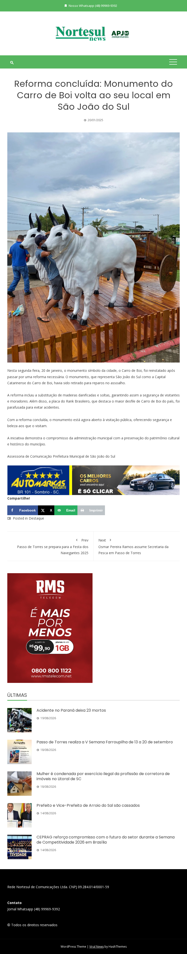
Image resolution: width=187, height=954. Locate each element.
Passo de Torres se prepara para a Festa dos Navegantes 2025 (52, 546)
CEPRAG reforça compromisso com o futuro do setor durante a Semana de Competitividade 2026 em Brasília (106, 839)
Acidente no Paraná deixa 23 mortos (71, 710)
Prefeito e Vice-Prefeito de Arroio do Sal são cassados (88, 805)
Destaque (36, 518)
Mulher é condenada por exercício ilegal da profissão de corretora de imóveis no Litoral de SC (103, 776)
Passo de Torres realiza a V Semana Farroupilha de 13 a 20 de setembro (105, 742)
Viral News (96, 946)
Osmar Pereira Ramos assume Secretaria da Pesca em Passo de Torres (133, 546)
